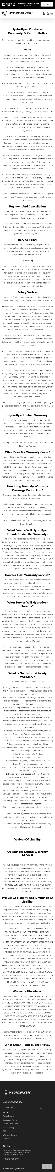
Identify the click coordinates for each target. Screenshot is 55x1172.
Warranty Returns (10, 1135)
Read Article (47, 4)
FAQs (5, 1131)
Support (6, 1139)
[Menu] (51, 13)
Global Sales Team (10, 1124)
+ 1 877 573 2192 (11, 1159)
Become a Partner (10, 1120)
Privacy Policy (8, 1127)
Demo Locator (8, 1116)
